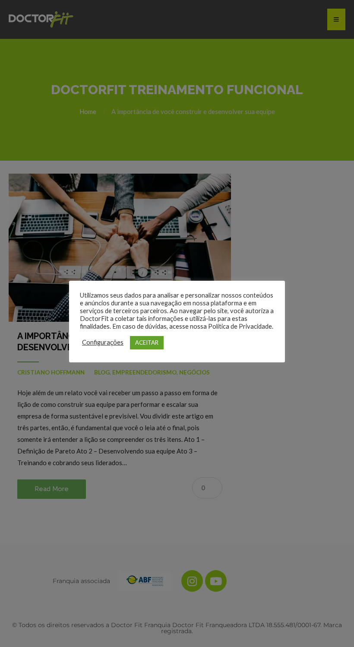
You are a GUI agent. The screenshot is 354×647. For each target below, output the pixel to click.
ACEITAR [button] (146, 342)
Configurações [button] (102, 342)
